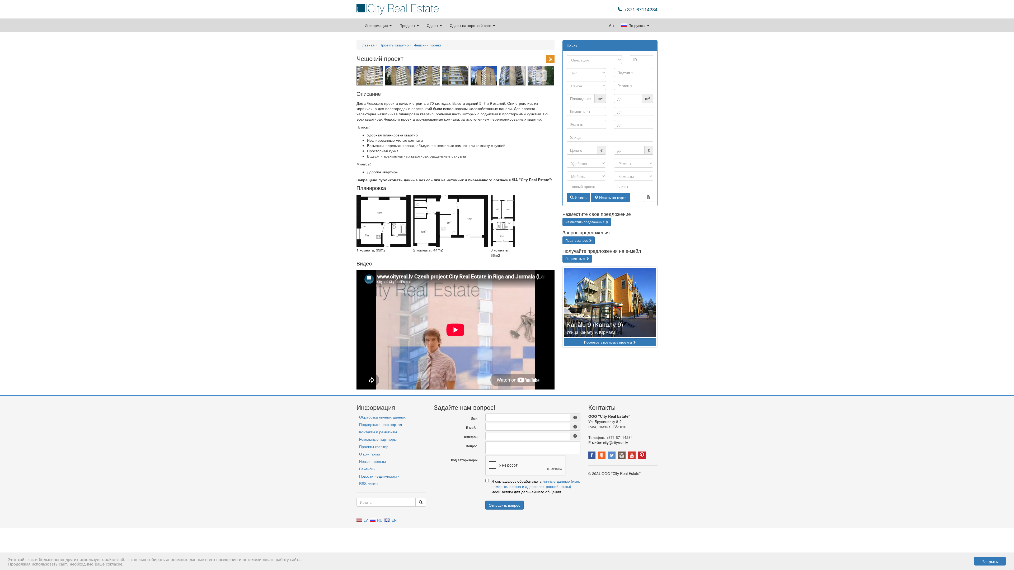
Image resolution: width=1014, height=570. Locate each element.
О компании (369, 454)
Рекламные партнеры (378, 439)
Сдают (433, 25)
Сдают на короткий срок (471, 25)
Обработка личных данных (382, 417)
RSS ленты (368, 483)
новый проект (583, 186)
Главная (367, 45)
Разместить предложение (585, 222)
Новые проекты (372, 461)
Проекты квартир (394, 45)
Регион (623, 85)
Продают (408, 25)
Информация (377, 25)
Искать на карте (612, 197)
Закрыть (990, 561)
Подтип (624, 72)
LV (365, 520)
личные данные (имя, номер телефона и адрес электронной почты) (535, 483)
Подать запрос (577, 240)
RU (379, 520)
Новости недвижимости (379, 476)
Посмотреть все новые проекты (608, 342)
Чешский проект (427, 45)
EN (394, 520)
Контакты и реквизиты (378, 431)
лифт (623, 186)
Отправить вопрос (504, 505)
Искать (580, 197)
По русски (637, 25)
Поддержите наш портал (380, 424)
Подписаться (575, 258)
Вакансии (367, 468)
